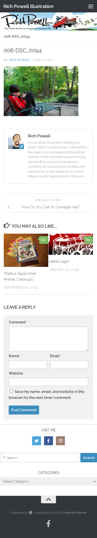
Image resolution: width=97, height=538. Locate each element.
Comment (18, 322)
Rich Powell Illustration (28, 6)
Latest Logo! (58, 261)
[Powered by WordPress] (30, 512)
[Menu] (91, 6)
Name (15, 356)
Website (16, 373)
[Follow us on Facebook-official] (48, 523)
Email (55, 356)
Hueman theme (75, 512)
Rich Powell (19, 60)
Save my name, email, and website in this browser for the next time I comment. (46, 395)
